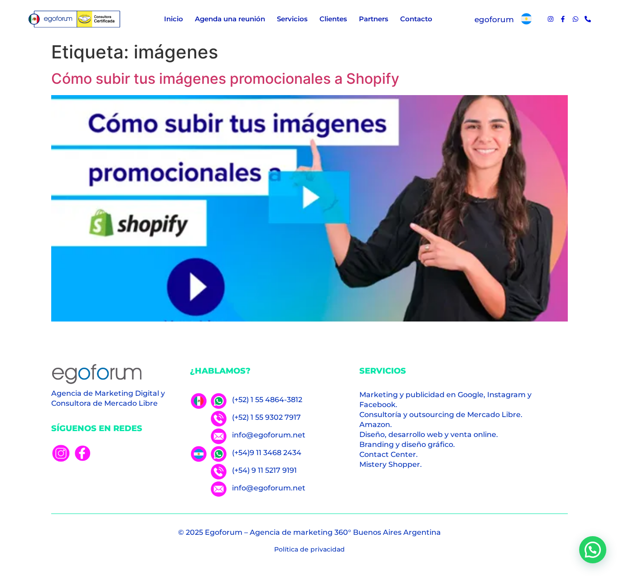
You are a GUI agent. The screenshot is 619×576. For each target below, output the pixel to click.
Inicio (173, 18)
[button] (592, 549)
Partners (373, 18)
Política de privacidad (309, 549)
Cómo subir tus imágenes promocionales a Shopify (225, 78)
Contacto (416, 18)
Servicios (292, 18)
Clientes (333, 18)
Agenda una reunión (230, 18)
